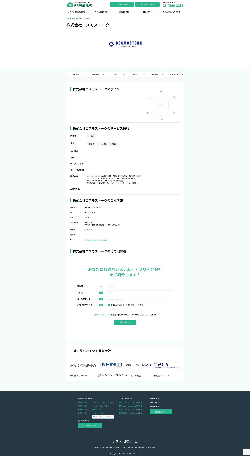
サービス (135, 74)
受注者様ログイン (147, 4)
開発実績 (95, 74)
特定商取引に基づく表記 (146, 447)
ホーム (67, 18)
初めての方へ (154, 398)
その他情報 (174, 74)
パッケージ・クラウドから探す (103, 402)
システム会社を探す (85, 398)
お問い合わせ (123, 4)
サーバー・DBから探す (100, 406)
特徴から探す (97, 409)
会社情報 (154, 74)
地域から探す (83, 402)
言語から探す (83, 413)
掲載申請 (108, 447)
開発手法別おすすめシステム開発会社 (132, 413)
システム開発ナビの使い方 (171, 12)
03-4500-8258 (173, 5)
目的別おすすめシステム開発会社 (130, 409)
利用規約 (116, 447)
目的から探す (83, 409)
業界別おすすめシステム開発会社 (130, 406)
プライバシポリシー (101, 314)
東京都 (73, 18)
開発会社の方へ (155, 406)
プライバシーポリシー (129, 447)
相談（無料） (147, 12)
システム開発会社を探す (76, 12)
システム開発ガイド (100, 12)
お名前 (80, 286)
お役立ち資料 (154, 402)
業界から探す (83, 406)
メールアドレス (84, 299)
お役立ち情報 (124, 12)
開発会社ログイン (160, 412)
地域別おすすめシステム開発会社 (130, 402)
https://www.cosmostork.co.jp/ (95, 240)
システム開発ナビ (125, 441)
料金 (115, 74)
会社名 (80, 293)
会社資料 (76, 74)
